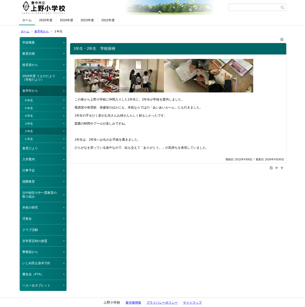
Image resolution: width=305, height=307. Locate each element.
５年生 (28, 108)
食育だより (30, 148)
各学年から (41, 31)
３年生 (28, 123)
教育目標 (28, 53)
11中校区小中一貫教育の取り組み (39, 194)
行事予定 (28, 170)
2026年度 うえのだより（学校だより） (38, 77)
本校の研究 (30, 207)
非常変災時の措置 (34, 241)
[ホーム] (124, 7)
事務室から (30, 252)
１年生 (28, 139)
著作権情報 (133, 302)
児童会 (27, 218)
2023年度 (87, 20)
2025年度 (45, 20)
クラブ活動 (30, 230)
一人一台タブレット (36, 285)
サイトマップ (192, 302)
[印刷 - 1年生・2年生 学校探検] (282, 38)
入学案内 (28, 159)
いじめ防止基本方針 (36, 263)
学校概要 (28, 42)
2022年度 (108, 20)
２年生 (28, 131)
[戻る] (277, 167)
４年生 (28, 115)
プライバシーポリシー (162, 302)
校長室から (30, 65)
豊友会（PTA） (33, 274)
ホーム (27, 20)
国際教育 (28, 181)
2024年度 (66, 20)
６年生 (28, 100)
